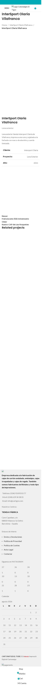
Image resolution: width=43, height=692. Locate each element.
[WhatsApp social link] (23, 2)
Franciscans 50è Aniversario (19, 422)
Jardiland (9, 385)
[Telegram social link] (26, 2)
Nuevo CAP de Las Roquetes (19, 459)
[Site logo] (22, 8)
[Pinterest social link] (20, 2)
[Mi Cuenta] (38, 8)
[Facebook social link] (14, 2)
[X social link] (17, 2)
